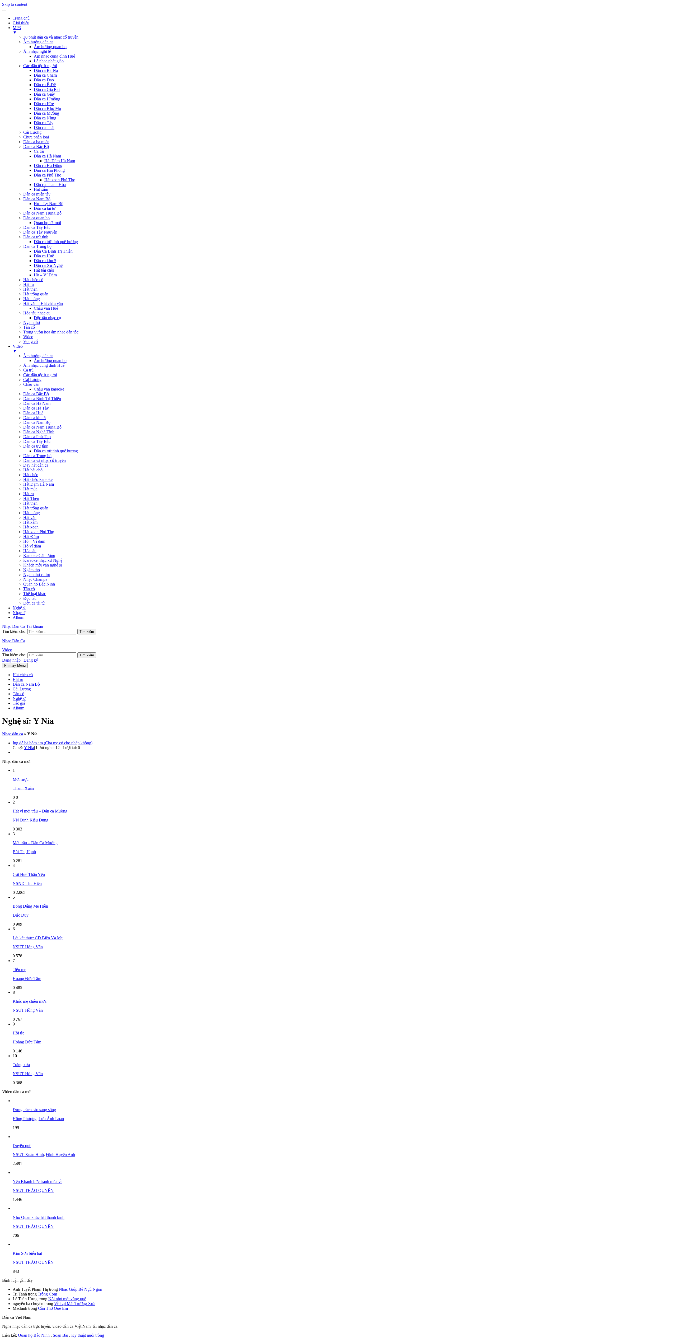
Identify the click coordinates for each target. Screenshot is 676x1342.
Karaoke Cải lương (39, 555)
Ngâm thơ (31, 322)
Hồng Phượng (24, 1118)
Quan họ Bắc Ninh (39, 584)
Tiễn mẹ (19, 969)
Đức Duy (21, 915)
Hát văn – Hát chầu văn (43, 303)
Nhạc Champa (35, 579)
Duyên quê (22, 1145)
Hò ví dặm (32, 546)
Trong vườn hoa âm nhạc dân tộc (50, 332)
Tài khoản (34, 626)
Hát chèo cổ (33, 279)
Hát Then (31, 498)
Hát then (30, 289)
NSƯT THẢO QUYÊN (33, 1190)
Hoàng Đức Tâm (27, 978)
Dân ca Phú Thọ (47, 175)
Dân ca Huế (44, 256)
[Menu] (4, 10)
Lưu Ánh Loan (51, 1118)
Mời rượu (21, 779)
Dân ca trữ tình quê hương (56, 241)
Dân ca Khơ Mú (47, 108)
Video (28, 337)
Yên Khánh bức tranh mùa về (37, 1181)
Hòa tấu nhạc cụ (36, 313)
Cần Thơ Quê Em (53, 1308)
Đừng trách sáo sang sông (34, 1109)
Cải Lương (32, 132)
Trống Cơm (47, 1294)
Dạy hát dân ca (35, 465)
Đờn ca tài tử (44, 208)
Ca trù (39, 151)
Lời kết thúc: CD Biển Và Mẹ (38, 938)
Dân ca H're (44, 103)
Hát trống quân (35, 294)
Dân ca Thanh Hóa (50, 184)
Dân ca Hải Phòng (49, 170)
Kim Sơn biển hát (27, 1253)
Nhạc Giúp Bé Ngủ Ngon (80, 1289)
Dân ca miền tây (36, 194)
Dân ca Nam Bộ (36, 199)
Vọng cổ (30, 341)
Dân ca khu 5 (45, 260)
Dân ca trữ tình (35, 237)
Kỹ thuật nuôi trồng (87, 1335)
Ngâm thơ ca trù (36, 574)
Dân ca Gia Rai (47, 89)
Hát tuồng (31, 298)
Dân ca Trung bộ (37, 246)
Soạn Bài (60, 1335)
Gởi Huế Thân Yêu (29, 874)
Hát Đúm (31, 536)
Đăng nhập (11, 660)
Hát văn (29, 517)
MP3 (17, 30)
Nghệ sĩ (19, 608)
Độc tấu (29, 598)
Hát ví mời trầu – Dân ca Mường (40, 811)
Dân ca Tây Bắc (36, 227)
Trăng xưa (21, 1064)
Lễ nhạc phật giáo (49, 61)
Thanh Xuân (23, 788)
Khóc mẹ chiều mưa (29, 1001)
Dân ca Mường (46, 113)
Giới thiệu (21, 23)
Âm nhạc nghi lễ (37, 51)
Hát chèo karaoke (38, 479)
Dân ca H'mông (47, 99)
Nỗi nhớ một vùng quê (67, 1299)
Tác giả (19, 703)
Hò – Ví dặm (34, 541)
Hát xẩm (41, 189)
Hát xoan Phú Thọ (59, 180)
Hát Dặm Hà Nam (38, 484)
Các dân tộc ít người (40, 65)
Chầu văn (31, 384)
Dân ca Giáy (44, 94)
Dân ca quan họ (36, 218)
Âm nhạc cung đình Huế (54, 56)
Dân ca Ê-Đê (45, 84)
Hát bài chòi (44, 270)
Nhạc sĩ (19, 612)
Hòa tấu (29, 551)
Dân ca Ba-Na (46, 70)
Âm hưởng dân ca (38, 42)
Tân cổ (29, 327)
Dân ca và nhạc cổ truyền (44, 460)
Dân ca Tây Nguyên (40, 232)
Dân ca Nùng (45, 118)
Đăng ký (31, 660)
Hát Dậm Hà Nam (59, 161)
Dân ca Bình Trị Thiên (42, 398)
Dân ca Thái (44, 127)
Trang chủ (21, 18)
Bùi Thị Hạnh (24, 851)
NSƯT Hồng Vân (28, 947)
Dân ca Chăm (45, 75)
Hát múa (30, 489)
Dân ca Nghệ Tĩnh (38, 432)
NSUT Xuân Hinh (28, 1154)
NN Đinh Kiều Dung (30, 820)
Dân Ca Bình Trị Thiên (53, 251)
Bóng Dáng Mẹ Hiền (30, 906)
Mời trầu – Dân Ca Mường (35, 843)
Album (18, 617)
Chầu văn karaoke (49, 389)
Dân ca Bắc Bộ (36, 146)
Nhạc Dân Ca (13, 626)
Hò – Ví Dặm (45, 275)
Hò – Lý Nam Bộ (48, 203)
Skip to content (14, 4)
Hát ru (28, 284)
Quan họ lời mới (47, 222)
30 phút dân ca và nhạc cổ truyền (50, 37)
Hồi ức (18, 1033)
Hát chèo (30, 474)
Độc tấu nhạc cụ (47, 317)
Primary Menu (15, 665)
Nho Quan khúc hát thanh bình (38, 1217)
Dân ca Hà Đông (48, 165)
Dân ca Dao (44, 80)
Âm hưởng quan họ (50, 46)
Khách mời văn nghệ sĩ (42, 565)
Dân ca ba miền (36, 142)
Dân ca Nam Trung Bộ (42, 213)
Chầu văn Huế (46, 308)
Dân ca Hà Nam (47, 156)
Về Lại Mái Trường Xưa (74, 1303)
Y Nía (29, 747)
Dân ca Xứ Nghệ (48, 265)
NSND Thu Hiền (27, 883)
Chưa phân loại (36, 137)
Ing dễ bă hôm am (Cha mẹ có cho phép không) (52, 743)
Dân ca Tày (43, 122)
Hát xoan (31, 527)
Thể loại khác (34, 593)
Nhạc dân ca (12, 734)
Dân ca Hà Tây (36, 408)
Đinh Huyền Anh (60, 1154)
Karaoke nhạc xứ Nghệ (42, 560)
